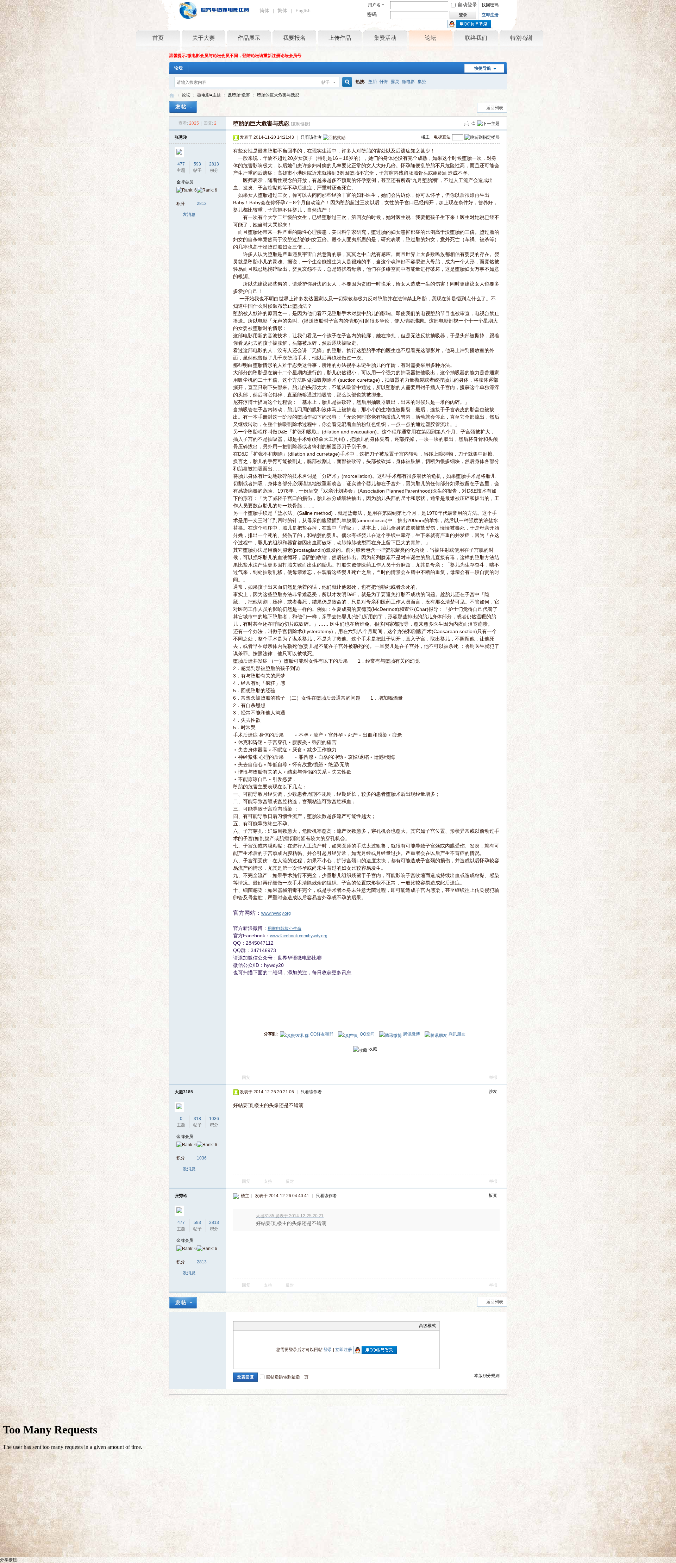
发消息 (189, 214)
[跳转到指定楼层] (482, 137)
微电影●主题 (209, 95)
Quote (272, 1325)
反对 (290, 1181)
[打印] (466, 123)
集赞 (422, 81)
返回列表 (494, 107)
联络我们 (476, 38)
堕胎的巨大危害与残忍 (278, 95)
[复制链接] (300, 123)
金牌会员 (184, 182)
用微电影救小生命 (284, 928)
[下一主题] (488, 123)
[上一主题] (473, 123)
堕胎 (372, 81)
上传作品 (339, 38)
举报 (493, 1077)
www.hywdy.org (276, 913)
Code (280, 1325)
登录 (328, 1349)
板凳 (493, 1195)
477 (181, 164)
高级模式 (427, 1325)
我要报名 (294, 38)
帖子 (325, 82)
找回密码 (490, 4)
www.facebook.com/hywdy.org (298, 935)
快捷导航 (482, 68)
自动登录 (467, 4)
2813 (214, 164)
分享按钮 (8, 1559)
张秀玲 (181, 137)
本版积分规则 (487, 1375)
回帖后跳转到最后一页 (287, 1377)
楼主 (425, 137)
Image (254, 1325)
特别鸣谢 (521, 38)
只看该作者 (311, 137)
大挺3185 (184, 1091)
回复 (246, 1077)
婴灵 (395, 81)
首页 (158, 38)
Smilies (289, 1325)
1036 (214, 1118)
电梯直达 (442, 137)
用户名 (374, 4)
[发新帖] (183, 107)
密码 (372, 14)
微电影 (408, 81)
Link (263, 1325)
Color (245, 1325)
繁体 (282, 10)
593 (197, 164)
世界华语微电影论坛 (172, 95)
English (303, 10)
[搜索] (346, 82)
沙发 (493, 1091)
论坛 (430, 38)
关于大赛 (203, 38)
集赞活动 (385, 38)
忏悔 (384, 81)
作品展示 (249, 38)
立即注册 (490, 14)
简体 (264, 10)
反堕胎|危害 (239, 95)
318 (197, 1118)
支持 (268, 1181)
